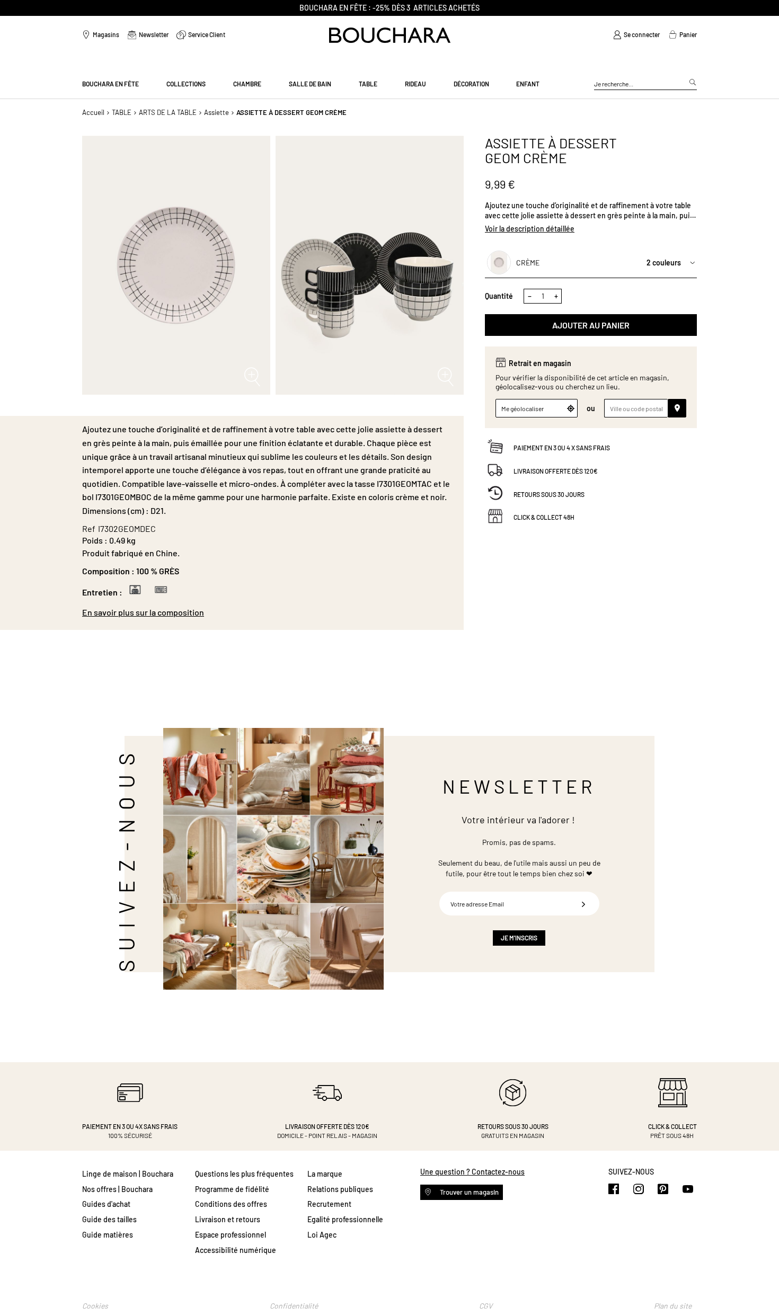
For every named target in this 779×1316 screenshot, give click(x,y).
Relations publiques (340, 1189)
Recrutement (329, 1203)
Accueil (93, 112)
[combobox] (645, 84)
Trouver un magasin (468, 1192)
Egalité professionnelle (345, 1219)
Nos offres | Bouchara (117, 1189)
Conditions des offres (231, 1203)
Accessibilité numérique (235, 1250)
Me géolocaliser (522, 408)
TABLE (121, 112)
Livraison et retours (227, 1219)
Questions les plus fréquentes (244, 1173)
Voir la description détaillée (529, 228)
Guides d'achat (106, 1203)
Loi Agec (322, 1234)
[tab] (267, 612)
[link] (636, 35)
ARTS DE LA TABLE (168, 112)
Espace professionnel (230, 1234)
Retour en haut (760, 1287)
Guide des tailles (109, 1219)
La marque (324, 1173)
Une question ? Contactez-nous (472, 1171)
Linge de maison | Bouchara (127, 1173)
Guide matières (107, 1234)
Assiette (216, 112)
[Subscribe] (583, 903)
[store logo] (389, 35)
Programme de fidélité (232, 1189)
